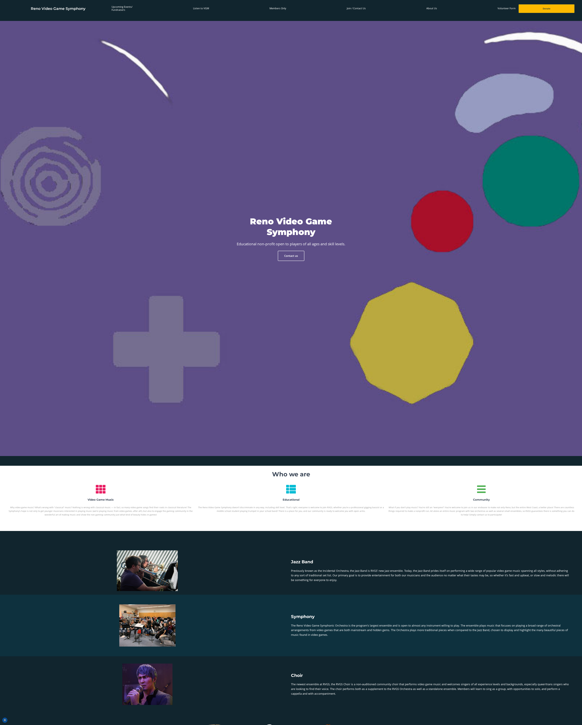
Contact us (291, 256)
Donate (546, 8)
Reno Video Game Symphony (58, 8)
